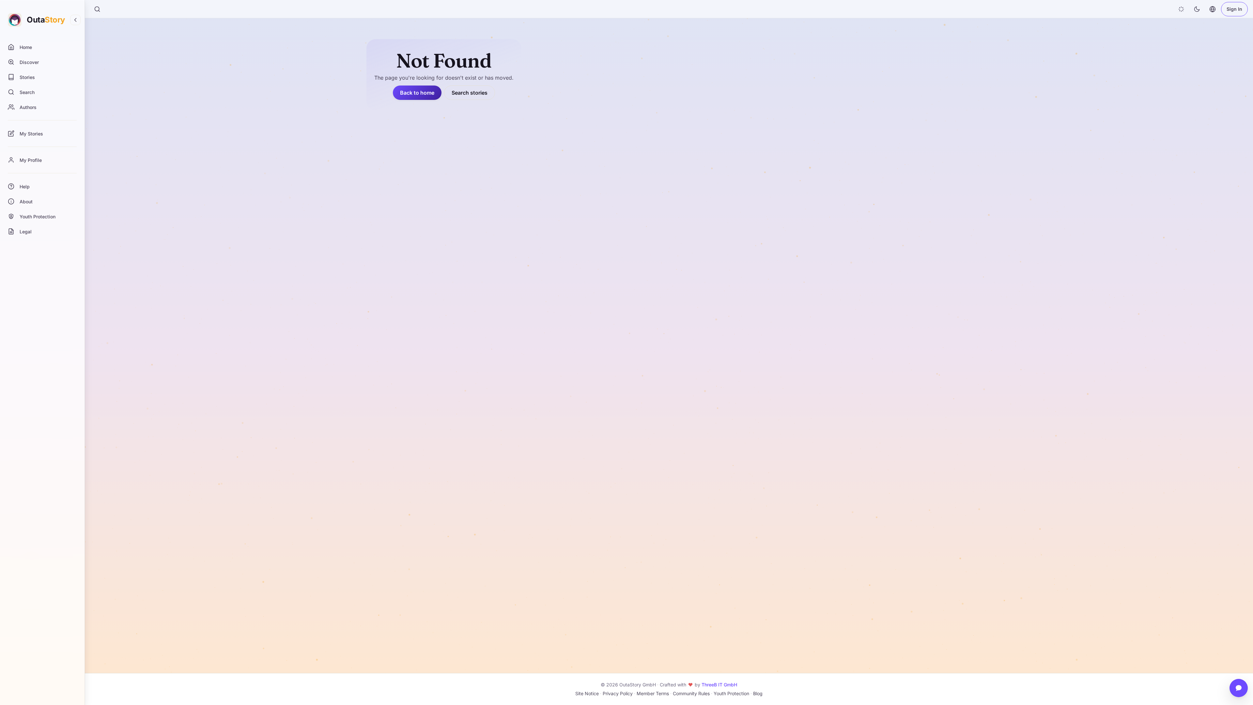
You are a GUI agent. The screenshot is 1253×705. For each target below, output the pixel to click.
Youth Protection (731, 693)
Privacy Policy (618, 693)
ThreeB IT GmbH (719, 684)
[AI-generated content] (1181, 9)
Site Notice (587, 693)
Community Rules (691, 693)
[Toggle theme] (1197, 9)
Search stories (469, 92)
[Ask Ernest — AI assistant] (1239, 688)
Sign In (1234, 9)
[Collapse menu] (75, 20)
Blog (758, 693)
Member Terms (653, 693)
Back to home (417, 92)
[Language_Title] (1212, 9)
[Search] (97, 9)
